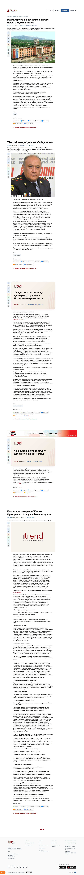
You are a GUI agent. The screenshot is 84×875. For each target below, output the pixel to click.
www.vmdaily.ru (17, 592)
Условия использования (70, 843)
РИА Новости (22, 484)
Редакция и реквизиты (44, 844)
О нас (40, 843)
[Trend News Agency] (11, 842)
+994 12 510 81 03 (11, 856)
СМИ (15, 114)
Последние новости (29, 843)
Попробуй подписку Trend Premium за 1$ (26, 127)
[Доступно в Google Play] (71, 867)
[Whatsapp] (9, 867)
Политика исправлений (44, 852)
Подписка (54, 843)
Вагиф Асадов (17, 255)
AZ (72, 872)
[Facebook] (12, 867)
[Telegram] (20, 867)
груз (15, 405)
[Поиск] (47, 10)
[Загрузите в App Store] (62, 867)
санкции (20, 405)
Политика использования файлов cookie (70, 852)
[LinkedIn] (23, 867)
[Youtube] (18, 867)
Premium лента (28, 844)
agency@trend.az (11, 858)
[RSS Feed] (26, 867)
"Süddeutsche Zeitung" (19, 319)
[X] (15, 867)
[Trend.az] (12, 10)
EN (70, 872)
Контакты (41, 846)
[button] (8, 33)
